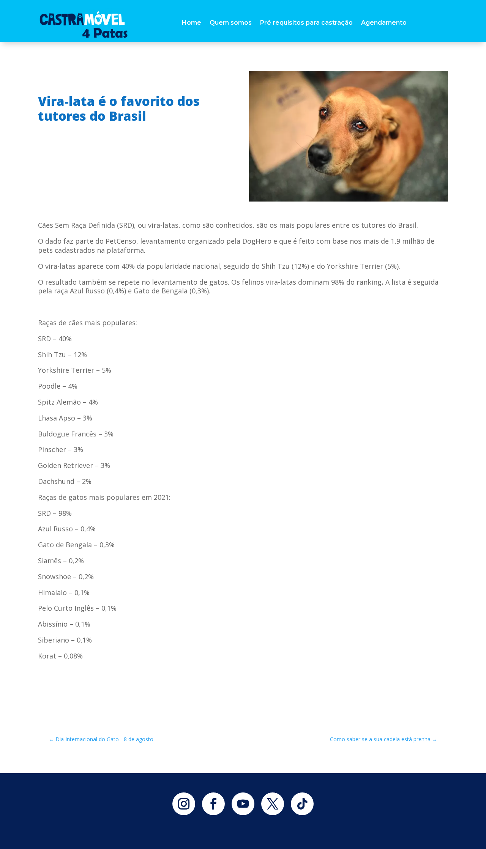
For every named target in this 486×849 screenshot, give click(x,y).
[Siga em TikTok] (302, 803)
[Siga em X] (272, 803)
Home (191, 22)
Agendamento (384, 22)
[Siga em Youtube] (243, 803)
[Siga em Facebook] (213, 803)
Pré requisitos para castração (306, 22)
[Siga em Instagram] (183, 803)
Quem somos (231, 22)
